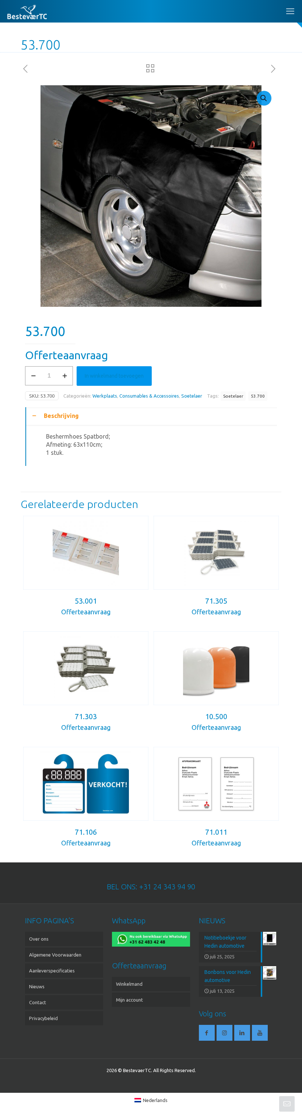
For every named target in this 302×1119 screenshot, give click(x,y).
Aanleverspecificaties (52, 970)
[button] (264, 98)
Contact (37, 1002)
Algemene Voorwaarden (55, 954)
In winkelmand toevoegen (114, 376)
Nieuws (37, 986)
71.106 (86, 832)
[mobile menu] (290, 11)
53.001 (86, 601)
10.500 (216, 716)
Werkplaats (104, 395)
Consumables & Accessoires (149, 395)
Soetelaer (191, 395)
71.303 (86, 716)
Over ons (39, 938)
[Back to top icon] (266, 1104)
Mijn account (129, 999)
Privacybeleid (43, 1018)
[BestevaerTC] (27, 11)
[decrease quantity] (33, 376)
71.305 (216, 601)
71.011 (216, 832)
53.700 (258, 396)
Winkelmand (129, 983)
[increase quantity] (64, 376)
